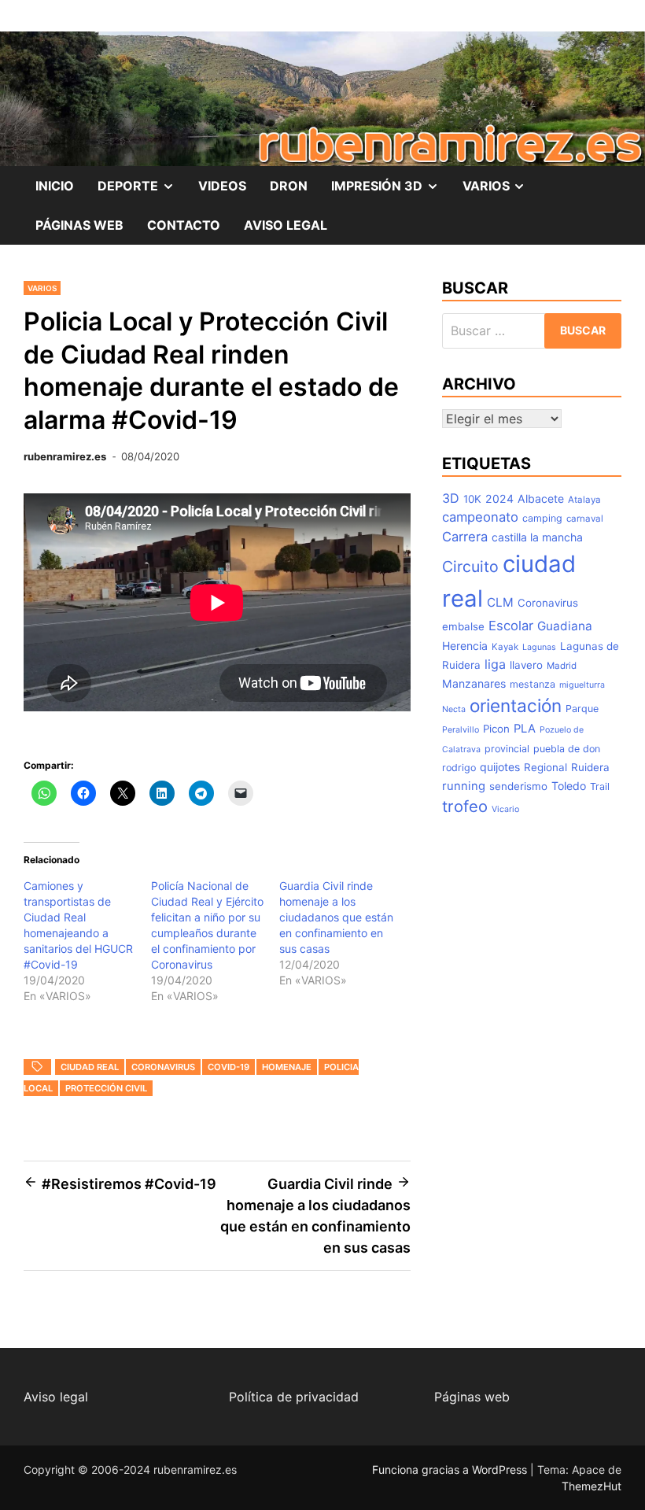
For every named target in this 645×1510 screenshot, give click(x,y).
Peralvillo (460, 730)
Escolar (510, 625)
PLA (525, 729)
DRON (289, 186)
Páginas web (472, 1397)
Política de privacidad (294, 1397)
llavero (526, 665)
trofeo (465, 806)
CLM (500, 602)
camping (542, 518)
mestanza (532, 684)
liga (495, 664)
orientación (516, 705)
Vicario (505, 809)
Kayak (505, 646)
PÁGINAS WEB (79, 225)
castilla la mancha (537, 537)
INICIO (54, 186)
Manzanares (474, 683)
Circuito (470, 566)
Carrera (465, 537)
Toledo (568, 785)
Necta (454, 709)
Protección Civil (106, 1088)
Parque (582, 708)
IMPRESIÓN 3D (391, 191)
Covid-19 (228, 1067)
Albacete (541, 498)
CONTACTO (183, 225)
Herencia (465, 645)
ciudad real (90, 1067)
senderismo (518, 786)
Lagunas (539, 647)
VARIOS (500, 191)
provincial (507, 749)
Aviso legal (56, 1397)
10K (472, 499)
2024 (499, 498)
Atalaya (584, 499)
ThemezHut (591, 1486)
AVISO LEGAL (285, 225)
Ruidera (590, 767)
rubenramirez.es (65, 456)
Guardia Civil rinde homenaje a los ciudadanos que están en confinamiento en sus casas (336, 917)
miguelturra (582, 685)
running (463, 786)
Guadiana (564, 625)
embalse (463, 626)
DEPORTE (142, 191)
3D (450, 498)
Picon (496, 728)
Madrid (562, 665)
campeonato (480, 517)
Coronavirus (163, 1067)
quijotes (500, 766)
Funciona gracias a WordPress (451, 1469)
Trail (600, 786)
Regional (545, 767)
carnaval (584, 518)
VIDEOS (222, 186)
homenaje (286, 1067)
